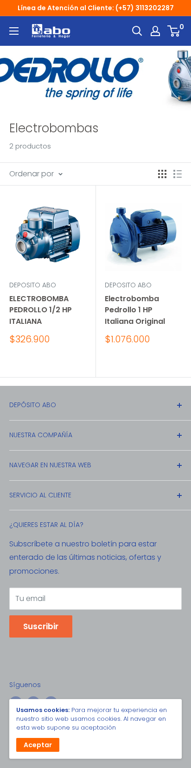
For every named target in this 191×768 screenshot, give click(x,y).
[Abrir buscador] (137, 31)
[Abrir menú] (14, 31)
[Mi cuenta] (155, 31)
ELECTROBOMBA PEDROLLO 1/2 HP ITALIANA (40, 310)
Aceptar (38, 744)
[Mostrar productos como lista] (177, 174)
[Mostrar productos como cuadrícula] (162, 174)
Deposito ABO (32, 285)
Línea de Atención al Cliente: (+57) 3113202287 (96, 7)
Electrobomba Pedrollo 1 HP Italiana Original (135, 310)
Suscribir (40, 626)
